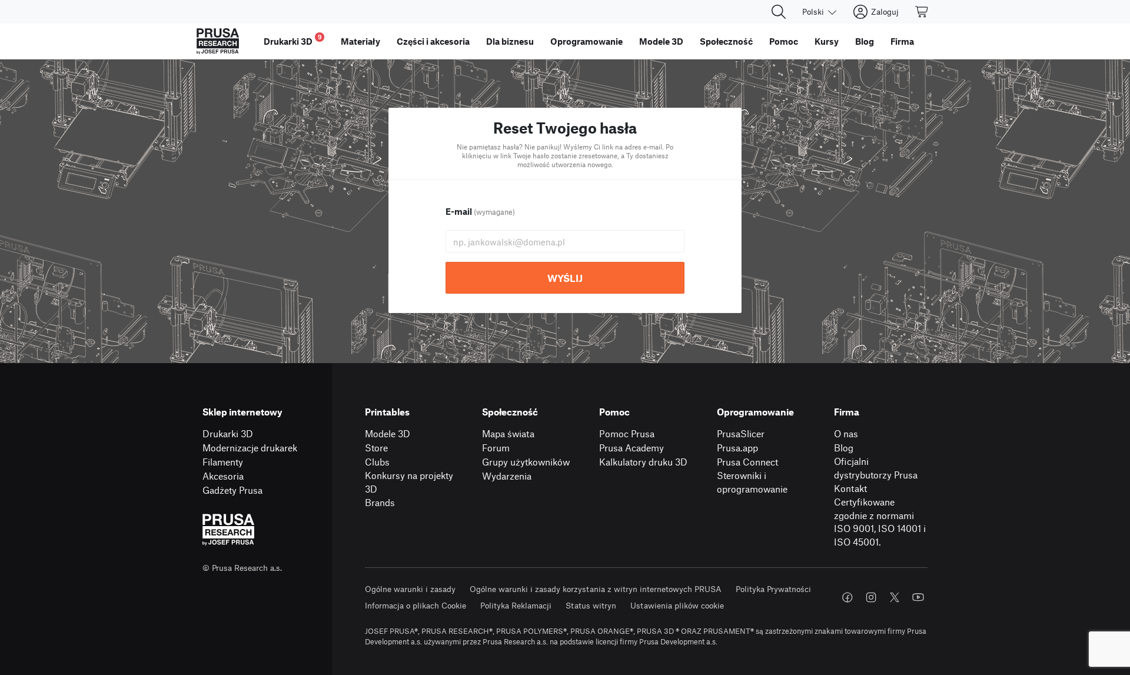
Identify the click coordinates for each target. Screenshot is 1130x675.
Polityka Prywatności (773, 589)
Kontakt (850, 488)
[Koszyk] (922, 12)
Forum (496, 447)
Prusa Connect (747, 461)
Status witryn (591, 605)
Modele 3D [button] (661, 41)
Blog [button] (864, 41)
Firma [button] (902, 41)
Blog (843, 447)
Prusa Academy (631, 447)
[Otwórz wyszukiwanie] (778, 12)
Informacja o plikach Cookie (415, 605)
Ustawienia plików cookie (677, 605)
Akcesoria (223, 475)
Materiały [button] (360, 41)
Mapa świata (508, 433)
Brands (380, 502)
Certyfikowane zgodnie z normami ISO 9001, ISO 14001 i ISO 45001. (880, 521)
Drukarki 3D (227, 433)
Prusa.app (737, 447)
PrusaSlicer (741, 433)
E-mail (480, 211)
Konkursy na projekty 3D (409, 482)
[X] (894, 597)
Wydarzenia (506, 475)
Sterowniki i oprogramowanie (752, 482)
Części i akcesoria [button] (433, 41)
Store (376, 447)
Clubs (377, 461)
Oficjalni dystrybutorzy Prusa (876, 467)
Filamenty (222, 461)
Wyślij (565, 278)
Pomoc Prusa (626, 433)
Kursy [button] (827, 41)
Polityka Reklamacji (515, 605)
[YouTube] (918, 597)
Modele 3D (387, 433)
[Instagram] (871, 597)
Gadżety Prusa (232, 490)
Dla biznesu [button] (510, 41)
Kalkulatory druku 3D (643, 461)
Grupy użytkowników (526, 461)
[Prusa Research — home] (217, 41)
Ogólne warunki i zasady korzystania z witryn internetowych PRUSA (596, 589)
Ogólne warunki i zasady (410, 589)
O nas (846, 433)
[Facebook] (847, 597)
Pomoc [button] (783, 41)
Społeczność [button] (726, 41)
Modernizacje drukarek (249, 447)
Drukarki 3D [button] (293, 39)
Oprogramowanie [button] (586, 41)
